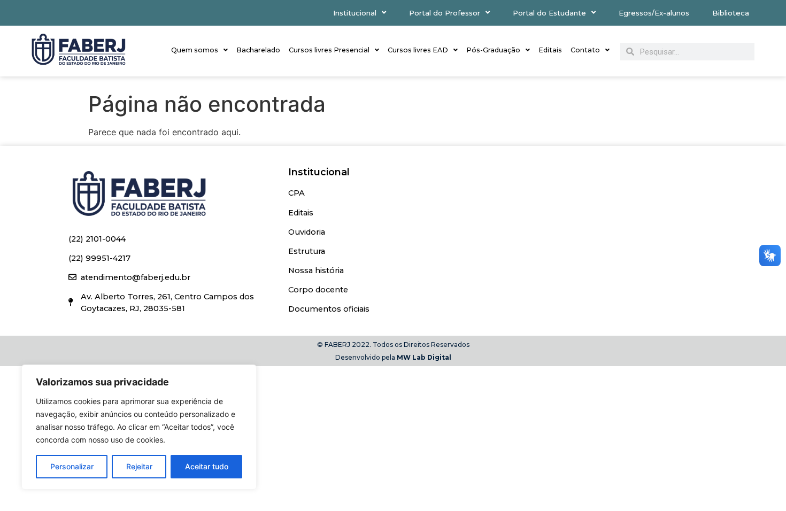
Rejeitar (139, 466)
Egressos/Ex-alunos (654, 13)
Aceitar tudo (206, 466)
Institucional (354, 13)
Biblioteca (730, 13)
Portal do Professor (444, 13)
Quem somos (194, 50)
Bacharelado (258, 50)
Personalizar (72, 466)
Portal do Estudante (549, 13)
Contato (585, 50)
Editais (550, 50)
